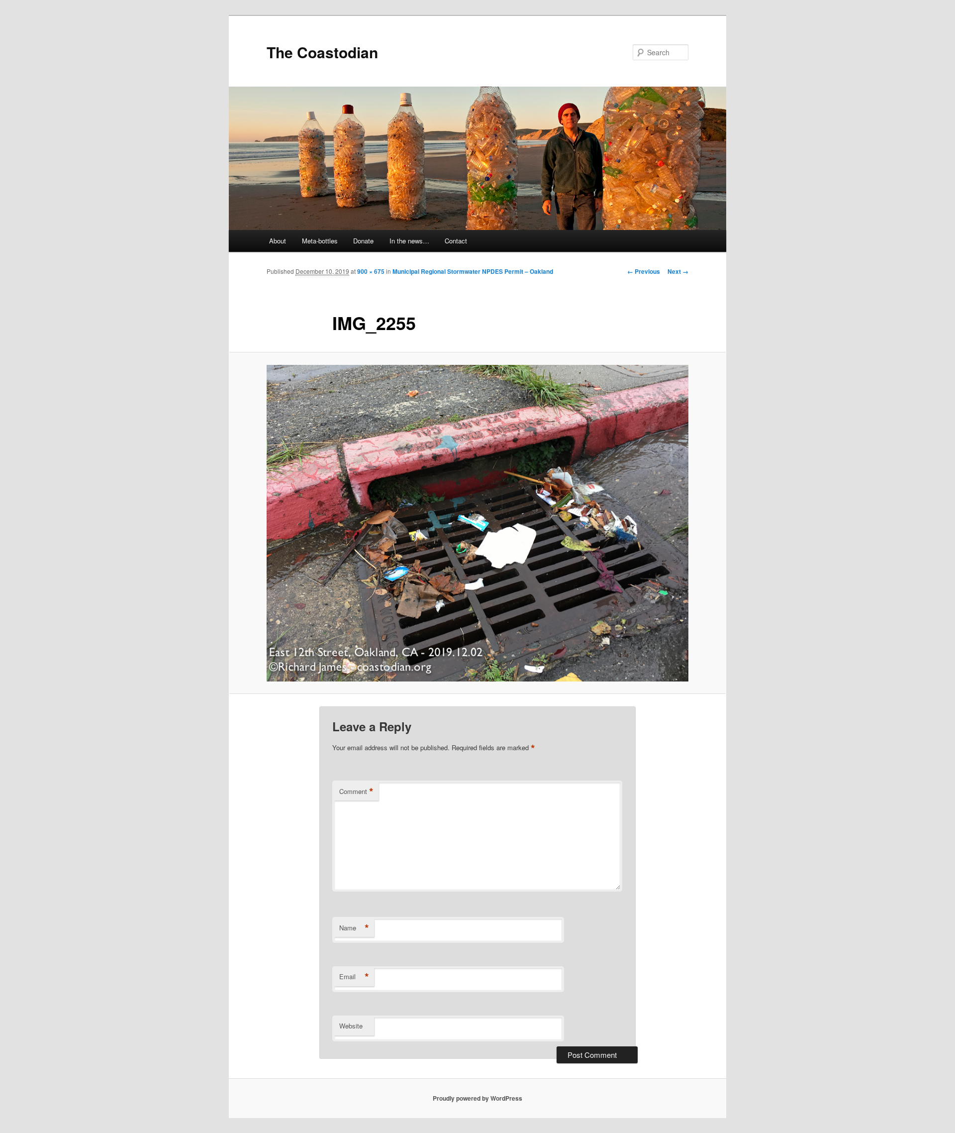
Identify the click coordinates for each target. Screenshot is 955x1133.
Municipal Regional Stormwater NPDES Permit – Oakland (472, 271)
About (277, 240)
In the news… (409, 240)
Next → (678, 271)
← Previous (643, 271)
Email (354, 977)
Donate (363, 240)
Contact (456, 240)
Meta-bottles (320, 240)
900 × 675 (370, 271)
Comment (356, 791)
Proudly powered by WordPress (477, 1098)
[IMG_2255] (477, 523)
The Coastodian (322, 52)
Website (351, 1025)
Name (354, 928)
